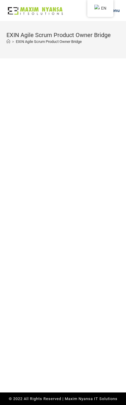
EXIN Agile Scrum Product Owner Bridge (49, 41)
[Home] (8, 41)
